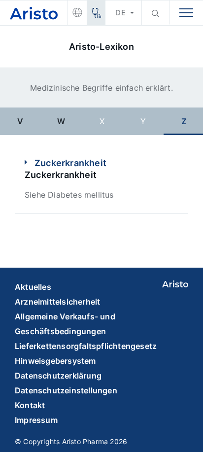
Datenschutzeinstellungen (66, 390)
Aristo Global (77, 12)
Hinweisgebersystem (55, 361)
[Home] (34, 13)
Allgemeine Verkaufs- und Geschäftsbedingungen (65, 324)
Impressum (36, 420)
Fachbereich (96, 12)
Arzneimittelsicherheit (57, 302)
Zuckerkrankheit (70, 163)
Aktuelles (33, 287)
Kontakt (30, 405)
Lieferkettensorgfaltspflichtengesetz (86, 346)
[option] (20, 121)
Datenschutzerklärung (58, 376)
